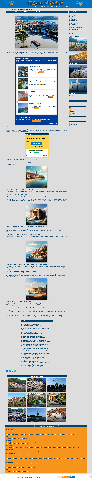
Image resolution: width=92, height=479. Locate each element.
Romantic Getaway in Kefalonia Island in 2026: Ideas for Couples (36, 358)
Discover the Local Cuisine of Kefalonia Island (32, 333)
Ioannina (37, 434)
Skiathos (19, 471)
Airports (72, 30)
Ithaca (13, 451)
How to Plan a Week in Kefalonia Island (31, 346)
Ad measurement (50, 475)
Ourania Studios (33, 91)
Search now (36, 143)
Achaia (9, 463)
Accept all (72, 476)
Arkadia (19, 463)
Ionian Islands (21, 52)
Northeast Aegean (73, 115)
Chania (9, 438)
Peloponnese (73, 24)
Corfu (9, 451)
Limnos (35, 454)
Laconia (33, 463)
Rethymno (25, 438)
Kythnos (60, 442)
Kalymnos (26, 447)
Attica (14, 430)
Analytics (39, 477)
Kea (44, 442)
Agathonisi (10, 447)
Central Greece (74, 15)
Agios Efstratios (11, 454)
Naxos (74, 442)
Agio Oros (10, 458)
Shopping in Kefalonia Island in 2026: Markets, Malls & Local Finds (37, 360)
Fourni (21, 454)
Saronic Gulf (73, 26)
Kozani (59, 458)
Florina (29, 458)
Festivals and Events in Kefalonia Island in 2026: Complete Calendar (37, 338)
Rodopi (72, 458)
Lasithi (19, 438)
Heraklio (14, 438)
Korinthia (28, 463)
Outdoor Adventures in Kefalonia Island (31, 356)
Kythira (23, 451)
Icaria (26, 454)
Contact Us (73, 96)
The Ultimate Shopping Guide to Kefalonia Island (33, 364)
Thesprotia (63, 434)
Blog (43, 376)
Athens (9, 430)
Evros (25, 458)
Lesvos (30, 454)
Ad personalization (41, 475)
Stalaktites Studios (34, 79)
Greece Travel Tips (74, 32)
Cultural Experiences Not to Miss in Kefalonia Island (34, 330)
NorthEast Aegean (75, 22)
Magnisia (52, 434)
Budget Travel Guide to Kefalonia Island (31, 327)
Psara (39, 454)
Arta (9, 434)
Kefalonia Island (9, 315)
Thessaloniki (15, 460)
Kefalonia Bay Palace (35, 103)
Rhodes (69, 447)
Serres (83, 458)
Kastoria (45, 458)
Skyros (29, 471)
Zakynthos (39, 451)
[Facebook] (7, 371)
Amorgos (10, 442)
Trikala (68, 434)
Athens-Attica (74, 14)
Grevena (35, 458)
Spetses (33, 467)
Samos (44, 454)
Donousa (30, 442)
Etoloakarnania (15, 434)
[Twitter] (10, 371)
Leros (50, 447)
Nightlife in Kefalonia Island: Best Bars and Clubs (33, 354)
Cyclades (73, 18)
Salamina (28, 467)
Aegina (9, 467)
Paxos (34, 451)
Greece (9, 9)
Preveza (57, 434)
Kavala (50, 458)
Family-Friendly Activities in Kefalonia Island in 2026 (34, 337)
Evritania (21, 434)
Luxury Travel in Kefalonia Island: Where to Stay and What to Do (36, 352)
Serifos (9, 443)
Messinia (39, 463)
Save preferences (66, 476)
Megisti (54, 447)
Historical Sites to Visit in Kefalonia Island (32, 345)
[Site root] (12, 3)
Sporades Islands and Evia (76, 27)
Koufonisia (54, 442)
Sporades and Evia (73, 124)
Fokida (26, 434)
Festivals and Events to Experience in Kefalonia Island (34, 340)
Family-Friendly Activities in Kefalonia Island (32, 336)
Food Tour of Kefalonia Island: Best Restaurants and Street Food (36, 344)
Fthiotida (31, 434)
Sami (7, 303)
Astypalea (16, 447)
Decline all (59, 476)
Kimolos (48, 442)
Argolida (14, 463)
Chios (17, 454)
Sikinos (18, 443)
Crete (72, 16)
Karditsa (42, 434)
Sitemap (72, 98)
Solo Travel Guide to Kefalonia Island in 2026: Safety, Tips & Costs (36, 362)
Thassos (9, 460)
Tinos (27, 443)
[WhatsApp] (15, 371)
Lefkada (29, 451)
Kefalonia (8, 52)
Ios (41, 442)
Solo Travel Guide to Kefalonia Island (30, 361)
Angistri (14, 467)
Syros (23, 443)
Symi (74, 447)
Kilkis (55, 458)
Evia (14, 471)
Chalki (21, 447)
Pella (63, 458)
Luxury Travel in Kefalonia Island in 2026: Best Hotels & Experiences (37, 350)
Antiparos (24, 442)
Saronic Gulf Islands (73, 122)
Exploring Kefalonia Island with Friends (31, 334)
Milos (65, 442)
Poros (23, 467)
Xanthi (21, 460)
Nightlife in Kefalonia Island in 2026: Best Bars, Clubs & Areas (36, 353)
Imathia (40, 458)
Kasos (37, 447)
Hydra (19, 467)
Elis (23, 463)
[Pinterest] (12, 371)
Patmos (64, 447)
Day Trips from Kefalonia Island (29, 332)
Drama (21, 458)
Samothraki (77, 458)
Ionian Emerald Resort (35, 66)
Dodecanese (73, 19)
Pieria (67, 458)
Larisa (47, 434)
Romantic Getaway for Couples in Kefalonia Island (33, 357)
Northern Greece (74, 23)
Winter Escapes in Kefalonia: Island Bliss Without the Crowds (36, 366)
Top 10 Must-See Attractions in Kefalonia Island (33, 365)
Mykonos (69, 442)
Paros (79, 442)
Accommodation (74, 29)
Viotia (73, 434)
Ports (72, 33)
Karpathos (32, 447)
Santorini (84, 442)
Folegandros (36, 442)
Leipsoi (45, 447)
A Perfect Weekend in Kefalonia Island (31, 324)
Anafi (14, 442)
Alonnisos (10, 471)
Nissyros (59, 447)
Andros (19, 442)
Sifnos (14, 443)
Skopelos (24, 471)
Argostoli (17, 236)
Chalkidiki (16, 458)
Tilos (78, 447)
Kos (41, 447)
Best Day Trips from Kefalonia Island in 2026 (32, 325)
